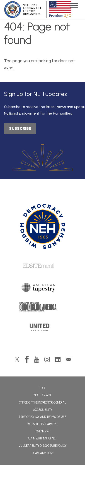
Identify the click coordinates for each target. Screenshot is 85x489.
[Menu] (74, 6)
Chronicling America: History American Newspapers (42, 308)
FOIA (42, 388)
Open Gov (42, 431)
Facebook (27, 359)
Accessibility (42, 409)
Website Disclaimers (42, 424)
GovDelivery (68, 359)
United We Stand (42, 329)
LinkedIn (58, 359)
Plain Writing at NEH (42, 438)
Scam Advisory (43, 453)
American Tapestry (42, 288)
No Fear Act (42, 395)
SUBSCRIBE (20, 128)
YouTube (36, 359)
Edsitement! (42, 266)
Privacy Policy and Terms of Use (42, 417)
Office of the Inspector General (42, 402)
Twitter (17, 359)
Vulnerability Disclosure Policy (42, 445)
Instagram (47, 359)
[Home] (42, 226)
